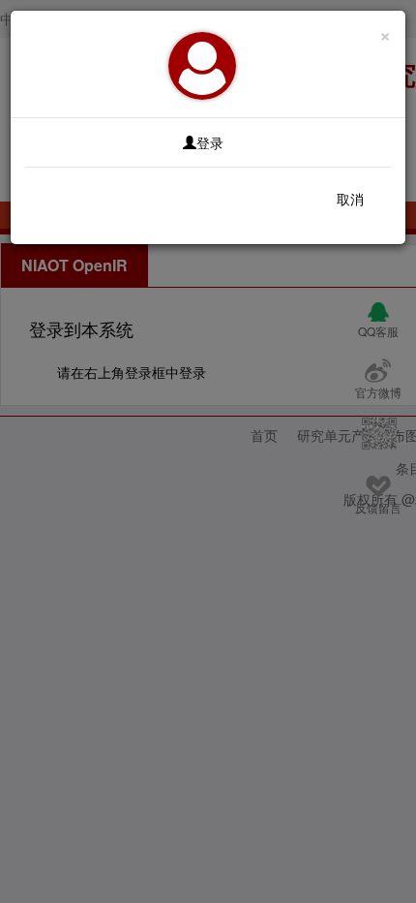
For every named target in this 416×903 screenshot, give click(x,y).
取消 (350, 198)
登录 (209, 142)
